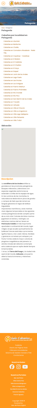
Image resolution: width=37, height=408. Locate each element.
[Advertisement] (18, 287)
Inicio (3, 28)
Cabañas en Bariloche (12, 44)
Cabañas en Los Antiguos (13, 83)
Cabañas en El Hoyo (11, 68)
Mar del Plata (18, 378)
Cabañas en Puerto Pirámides (15, 90)
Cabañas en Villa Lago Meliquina (16, 114)
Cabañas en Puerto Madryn (14, 87)
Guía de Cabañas (18, 392)
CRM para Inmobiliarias (18, 350)
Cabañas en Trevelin (12, 102)
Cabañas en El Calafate (13, 62)
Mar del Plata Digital (18, 405)
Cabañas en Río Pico (11, 96)
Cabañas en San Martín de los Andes (18, 99)
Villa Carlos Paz (18, 381)
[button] (3, 3)
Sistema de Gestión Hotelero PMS (18, 353)
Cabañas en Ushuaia (11, 105)
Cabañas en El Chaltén (12, 65)
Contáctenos (18, 355)
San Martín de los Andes (18, 389)
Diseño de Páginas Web (18, 348)
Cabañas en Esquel (11, 71)
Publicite (18, 345)
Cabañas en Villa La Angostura (15, 111)
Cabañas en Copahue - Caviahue (16, 56)
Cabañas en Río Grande (13, 93)
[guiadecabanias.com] (18, 339)
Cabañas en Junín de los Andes (16, 74)
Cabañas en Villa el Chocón (14, 108)
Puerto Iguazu (18, 394)
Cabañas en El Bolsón (12, 59)
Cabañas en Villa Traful (12, 120)
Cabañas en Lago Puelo (13, 77)
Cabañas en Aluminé (12, 41)
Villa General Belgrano (18, 383)
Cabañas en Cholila (11, 47)
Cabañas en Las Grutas (13, 80)
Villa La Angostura (18, 386)
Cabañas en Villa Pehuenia (14, 117)
